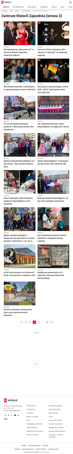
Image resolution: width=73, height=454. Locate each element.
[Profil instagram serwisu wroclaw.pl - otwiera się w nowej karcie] (5, 415)
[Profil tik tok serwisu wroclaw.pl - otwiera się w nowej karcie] (8, 415)
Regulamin (17, 449)
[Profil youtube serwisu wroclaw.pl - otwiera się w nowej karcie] (15, 415)
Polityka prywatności (41, 449)
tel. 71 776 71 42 (8, 408)
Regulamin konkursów (28, 449)
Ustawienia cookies (53, 449)
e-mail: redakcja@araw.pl (12, 410)
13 (47, 322)
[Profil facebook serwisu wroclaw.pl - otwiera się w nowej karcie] (11, 415)
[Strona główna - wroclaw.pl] (6, 2)
